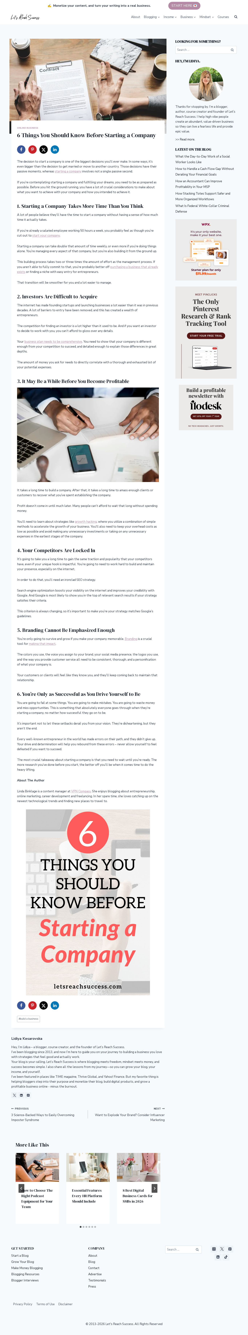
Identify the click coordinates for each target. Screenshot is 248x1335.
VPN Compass (81, 791)
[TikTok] (225, 1257)
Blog (91, 1262)
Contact (93, 1268)
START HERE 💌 (184, 5)
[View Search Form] (236, 17)
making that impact (42, 644)
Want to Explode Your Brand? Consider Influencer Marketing (129, 1114)
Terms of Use (45, 1304)
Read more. (187, 139)
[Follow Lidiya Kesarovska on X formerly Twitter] (14, 1095)
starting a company (68, 171)
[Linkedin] (218, 1257)
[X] (222, 1249)
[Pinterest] (229, 1249)
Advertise (95, 1274)
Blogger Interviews (25, 1280)
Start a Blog (20, 1256)
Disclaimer (65, 1304)
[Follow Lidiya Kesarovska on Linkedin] (21, 1095)
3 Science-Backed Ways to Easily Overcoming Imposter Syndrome (42, 1114)
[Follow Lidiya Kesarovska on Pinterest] (28, 1095)
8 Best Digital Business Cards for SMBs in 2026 (138, 1196)
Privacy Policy (22, 1304)
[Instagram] (214, 1249)
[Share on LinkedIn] (55, 149)
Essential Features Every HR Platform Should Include (87, 1196)
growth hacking (86, 522)
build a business (28, 1019)
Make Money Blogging (27, 1268)
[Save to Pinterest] (32, 149)
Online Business (27, 127)
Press (92, 1286)
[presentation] (37, 1167)
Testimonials (97, 1280)
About (135, 17)
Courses (223, 17)
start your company (46, 235)
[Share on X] (43, 149)
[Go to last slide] (21, 1188)
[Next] (154, 1188)
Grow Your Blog (22, 1262)
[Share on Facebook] (21, 149)
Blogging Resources (25, 1274)
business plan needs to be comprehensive (53, 342)
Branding (131, 639)
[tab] (81, 1227)
